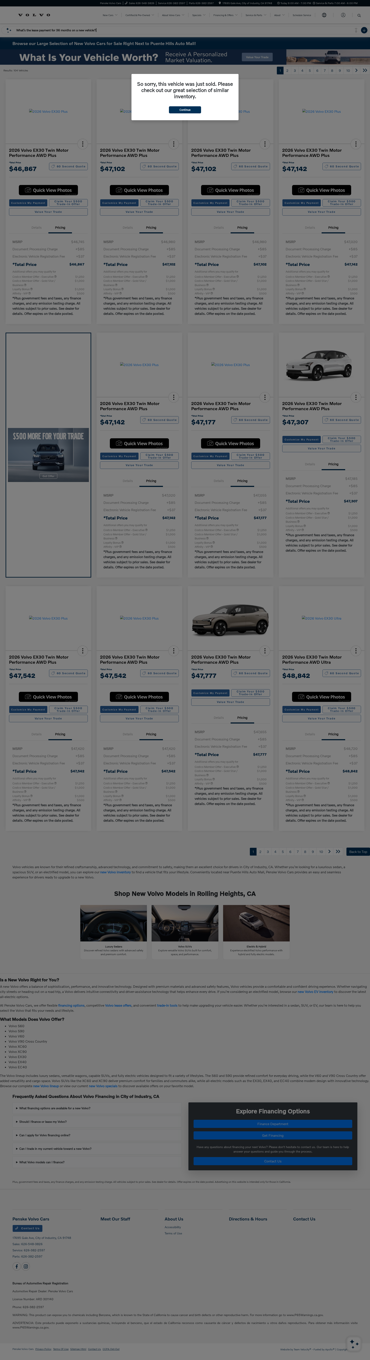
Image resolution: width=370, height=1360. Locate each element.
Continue (185, 109)
